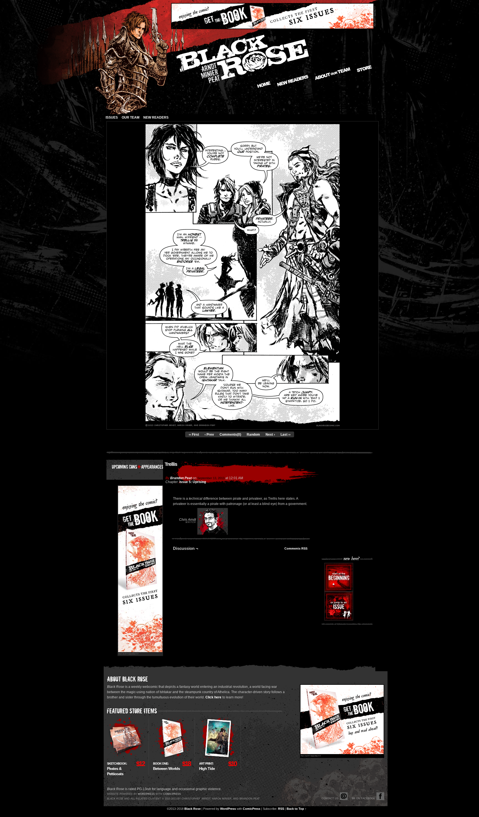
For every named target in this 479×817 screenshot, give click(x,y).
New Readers (293, 80)
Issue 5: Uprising (192, 482)
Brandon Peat (181, 478)
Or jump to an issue (338, 606)
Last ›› (286, 434)
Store (364, 68)
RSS (281, 808)
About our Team (332, 73)
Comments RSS (295, 548)
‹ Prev (209, 434)
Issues (112, 117)
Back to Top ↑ (297, 808)
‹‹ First (194, 434)
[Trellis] (243, 425)
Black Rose (192, 808)
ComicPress (251, 808)
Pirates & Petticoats (117, 769)
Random (253, 434)
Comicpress (172, 794)
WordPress (228, 808)
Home (264, 84)
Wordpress (146, 794)
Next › (270, 434)
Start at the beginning (338, 577)
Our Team (130, 117)
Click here (213, 697)
